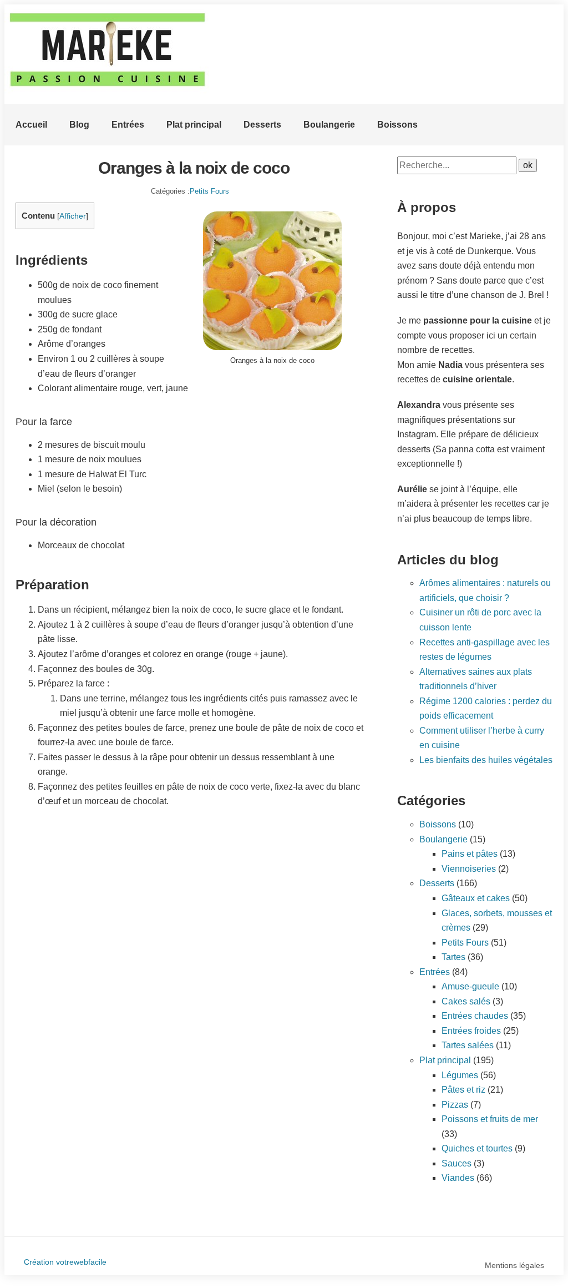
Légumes (460, 1075)
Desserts (262, 124)
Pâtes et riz (463, 1089)
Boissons (397, 124)
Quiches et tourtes (477, 1148)
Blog (79, 124)
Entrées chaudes (475, 1016)
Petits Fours (209, 191)
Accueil (31, 124)
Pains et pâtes (470, 853)
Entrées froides (471, 1031)
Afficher (72, 216)
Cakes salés (466, 1001)
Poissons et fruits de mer (490, 1119)
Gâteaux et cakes (476, 898)
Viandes (458, 1178)
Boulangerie (329, 124)
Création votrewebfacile (65, 1261)
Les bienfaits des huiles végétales (485, 760)
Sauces (456, 1163)
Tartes (453, 957)
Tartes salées (468, 1045)
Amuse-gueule (470, 986)
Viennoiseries (469, 868)
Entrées (127, 124)
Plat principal (193, 124)
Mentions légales (514, 1265)
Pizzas (455, 1104)
